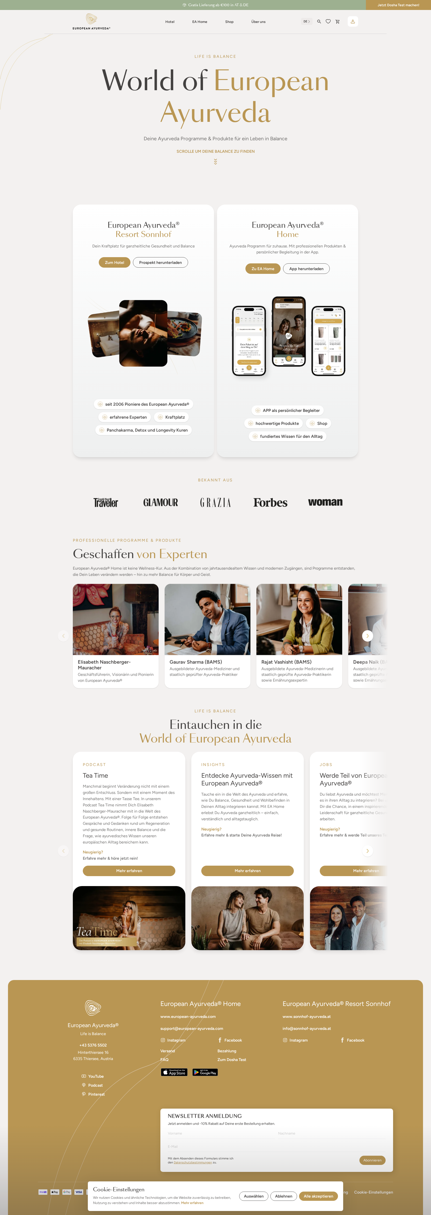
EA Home (199, 22)
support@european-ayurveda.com (191, 1028)
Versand (167, 1051)
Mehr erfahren (129, 870)
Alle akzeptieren (318, 1196)
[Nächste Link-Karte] (367, 851)
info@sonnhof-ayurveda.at (307, 1028)
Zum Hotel (114, 262)
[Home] (91, 21)
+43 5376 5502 (93, 1045)
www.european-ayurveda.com (188, 1016)
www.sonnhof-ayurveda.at (307, 1016)
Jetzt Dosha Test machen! (398, 5)
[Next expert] (367, 636)
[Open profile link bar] (353, 21)
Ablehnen (283, 1196)
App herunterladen (306, 268)
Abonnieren (372, 1160)
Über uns (258, 22)
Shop (229, 22)
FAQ (164, 1059)
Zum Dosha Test (231, 1059)
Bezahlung (226, 1051)
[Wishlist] (328, 21)
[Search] (319, 21)
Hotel (169, 22)
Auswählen (254, 1196)
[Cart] (337, 21)
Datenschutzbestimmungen (193, 1162)
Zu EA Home (263, 268)
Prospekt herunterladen (160, 262)
